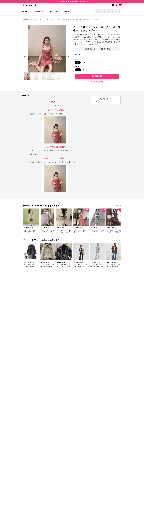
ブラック (86, 70)
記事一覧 (66, 11)
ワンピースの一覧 (49, 19)
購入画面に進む (97, 76)
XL (98, 62)
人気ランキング (55, 11)
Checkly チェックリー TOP (32, 19)
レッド (78, 70)
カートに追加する (97, 82)
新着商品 (24, 11)
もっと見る (117, 205)
